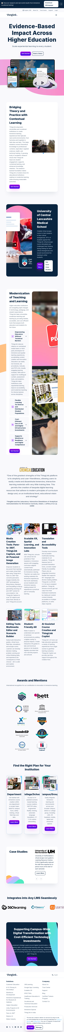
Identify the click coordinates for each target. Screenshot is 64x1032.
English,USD (27, 10)
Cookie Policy (36, 1021)
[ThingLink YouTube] (21, 1027)
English (56, 975)
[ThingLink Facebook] (18, 1027)
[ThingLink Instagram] (7, 1027)
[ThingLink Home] (11, 15)
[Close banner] (61, 4)
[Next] (41, 878)
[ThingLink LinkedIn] (15, 1027)
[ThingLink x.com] (10, 1027)
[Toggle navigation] (56, 15)
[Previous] (36, 878)
